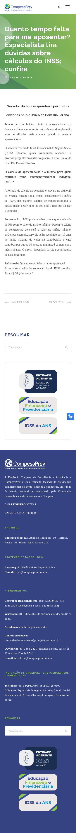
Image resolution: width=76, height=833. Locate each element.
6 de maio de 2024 (21, 78)
